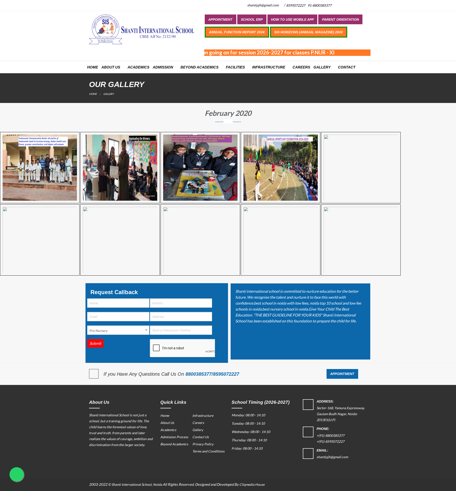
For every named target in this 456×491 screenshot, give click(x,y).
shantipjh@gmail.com (263, 5)
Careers (301, 67)
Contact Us (200, 437)
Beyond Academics (199, 67)
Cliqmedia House (252, 484)
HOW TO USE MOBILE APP (292, 19)
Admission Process (174, 437)
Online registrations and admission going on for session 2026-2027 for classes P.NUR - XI (224, 52)
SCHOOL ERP (252, 19)
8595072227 (295, 5)
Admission (163, 67)
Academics (138, 67)
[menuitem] (220, 19)
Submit (95, 343)
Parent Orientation (340, 19)
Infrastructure (268, 67)
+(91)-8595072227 (330, 441)
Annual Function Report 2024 (237, 32)
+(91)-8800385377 (330, 435)
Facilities (235, 67)
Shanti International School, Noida (137, 484)
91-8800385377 (320, 5)
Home (92, 67)
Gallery (322, 67)
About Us (110, 67)
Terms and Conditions (208, 451)
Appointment (220, 19)
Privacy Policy (203, 444)
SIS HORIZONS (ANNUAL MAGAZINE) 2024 (308, 32)
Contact (346, 67)
